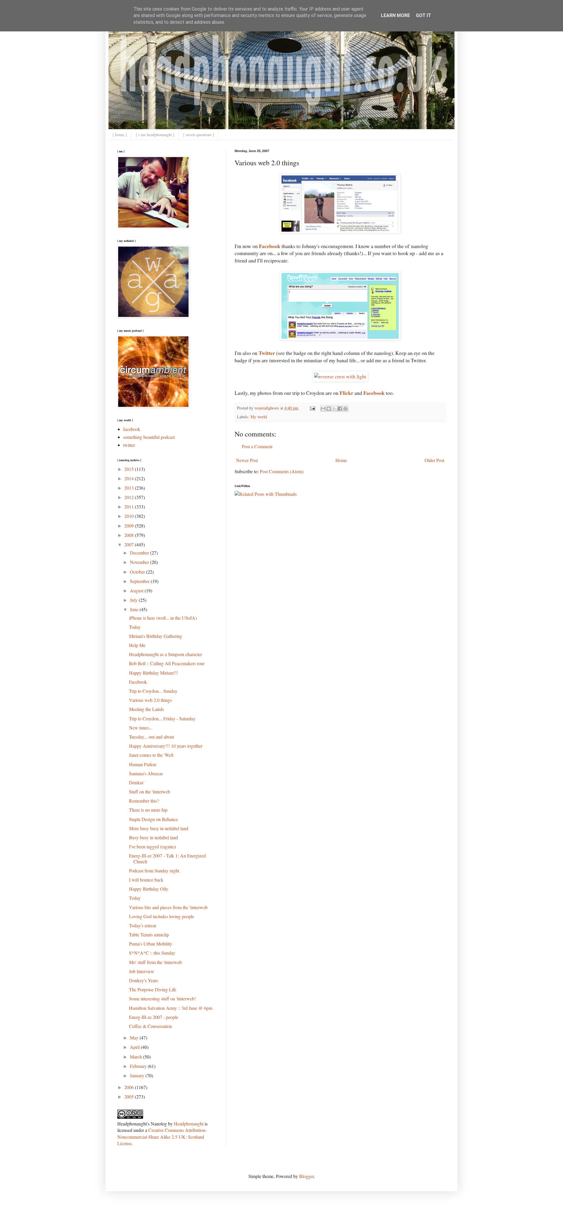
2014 (129, 478)
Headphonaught (189, 1123)
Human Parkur (142, 764)
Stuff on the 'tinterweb (149, 791)
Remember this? (144, 801)
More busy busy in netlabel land (158, 828)
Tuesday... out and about (151, 737)
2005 (129, 1096)
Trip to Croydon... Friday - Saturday (162, 718)
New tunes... (140, 727)
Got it (423, 15)
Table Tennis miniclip (149, 934)
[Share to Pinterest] (345, 409)
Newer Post (247, 460)
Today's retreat (142, 925)
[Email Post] (312, 408)
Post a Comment (257, 446)
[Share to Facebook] (340, 409)
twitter (129, 445)
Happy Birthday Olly (148, 889)
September (140, 581)
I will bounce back (146, 880)
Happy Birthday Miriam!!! (153, 673)
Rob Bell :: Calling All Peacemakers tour (166, 663)
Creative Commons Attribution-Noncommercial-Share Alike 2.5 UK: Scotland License (162, 1136)
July (134, 600)
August (137, 590)
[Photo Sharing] (340, 376)
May (135, 1037)
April (135, 1047)
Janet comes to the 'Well (151, 755)
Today (135, 627)
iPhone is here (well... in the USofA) (163, 618)
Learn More (395, 15)
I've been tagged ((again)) (152, 846)
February (139, 1066)
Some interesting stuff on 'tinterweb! (162, 998)
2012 (129, 497)
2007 (129, 544)
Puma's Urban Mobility (150, 944)
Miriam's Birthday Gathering (155, 636)
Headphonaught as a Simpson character (165, 654)
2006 (129, 1087)
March (136, 1057)
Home (341, 460)
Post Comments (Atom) (281, 471)
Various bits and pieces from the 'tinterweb (168, 907)
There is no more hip (148, 810)
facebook (131, 429)
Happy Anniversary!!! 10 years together (165, 746)
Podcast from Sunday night (154, 870)
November (140, 562)
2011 (129, 506)
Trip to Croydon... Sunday (153, 691)
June (135, 609)
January (137, 1075)
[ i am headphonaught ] (155, 134)
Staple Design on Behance (153, 819)
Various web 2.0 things (150, 700)
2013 (129, 488)
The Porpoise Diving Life (152, 989)
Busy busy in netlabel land (153, 837)
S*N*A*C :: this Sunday (152, 953)
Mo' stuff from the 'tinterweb (155, 962)
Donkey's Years (143, 980)
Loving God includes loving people (161, 916)
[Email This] (323, 409)
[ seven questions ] (198, 134)
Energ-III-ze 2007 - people (153, 1017)
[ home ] (120, 134)
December (140, 553)
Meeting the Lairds (146, 709)
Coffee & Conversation (150, 1026)
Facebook (138, 682)
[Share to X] (334, 409)
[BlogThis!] (329, 409)
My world (258, 416)
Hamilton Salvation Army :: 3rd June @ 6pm (170, 1008)
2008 (129, 535)
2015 (129, 469)
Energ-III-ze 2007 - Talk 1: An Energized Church (167, 858)
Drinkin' (136, 782)
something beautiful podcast (149, 437)
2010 (129, 516)
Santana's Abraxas (146, 773)
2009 (129, 526)
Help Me (137, 645)
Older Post (434, 460)
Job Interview (141, 971)
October (138, 572)
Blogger (306, 1176)
